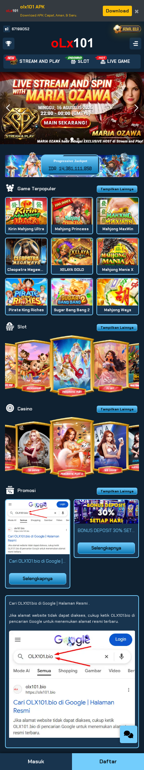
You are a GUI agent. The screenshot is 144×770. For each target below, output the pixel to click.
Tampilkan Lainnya (117, 189)
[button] (136, 107)
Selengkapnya (38, 578)
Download (117, 11)
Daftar (108, 761)
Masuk (36, 761)
